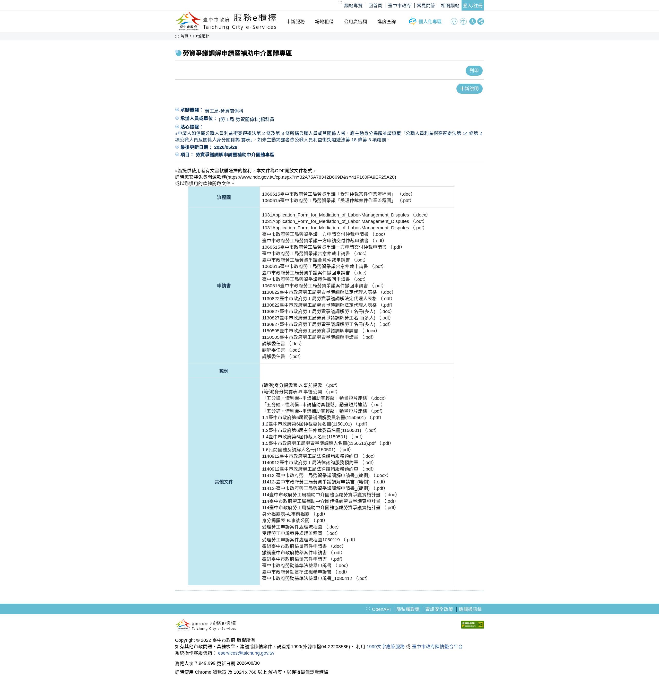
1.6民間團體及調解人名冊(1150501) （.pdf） (308, 449)
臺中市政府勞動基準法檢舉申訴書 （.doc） (306, 565)
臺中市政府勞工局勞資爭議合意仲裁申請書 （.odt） (315, 260)
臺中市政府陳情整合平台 (437, 646)
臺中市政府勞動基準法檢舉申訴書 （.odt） (306, 572)
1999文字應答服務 (386, 646)
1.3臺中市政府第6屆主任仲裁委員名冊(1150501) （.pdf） (320, 430)
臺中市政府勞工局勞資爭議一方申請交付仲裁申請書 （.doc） (325, 234)
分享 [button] (480, 21)
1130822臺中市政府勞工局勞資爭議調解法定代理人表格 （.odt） (328, 298)
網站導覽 (353, 5)
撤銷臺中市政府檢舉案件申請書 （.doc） (304, 546)
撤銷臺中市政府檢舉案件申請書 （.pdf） (303, 559)
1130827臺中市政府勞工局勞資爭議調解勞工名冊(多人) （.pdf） (328, 324)
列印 (474, 70)
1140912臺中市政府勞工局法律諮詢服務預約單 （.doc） (320, 456)
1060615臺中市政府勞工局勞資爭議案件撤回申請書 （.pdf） (324, 285)
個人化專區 (430, 21)
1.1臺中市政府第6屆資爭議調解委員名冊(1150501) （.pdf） (323, 417)
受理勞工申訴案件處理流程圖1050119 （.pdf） (310, 539)
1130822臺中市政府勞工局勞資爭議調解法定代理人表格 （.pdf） (328, 305)
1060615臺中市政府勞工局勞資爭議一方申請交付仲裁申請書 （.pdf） (333, 247)
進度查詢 (386, 21)
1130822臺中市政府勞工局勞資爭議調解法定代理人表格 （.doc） (329, 292)
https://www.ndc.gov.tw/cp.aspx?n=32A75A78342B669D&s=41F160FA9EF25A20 (311, 177)
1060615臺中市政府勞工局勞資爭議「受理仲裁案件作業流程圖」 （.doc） (338, 194)
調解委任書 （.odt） (283, 350)
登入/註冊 (473, 5)
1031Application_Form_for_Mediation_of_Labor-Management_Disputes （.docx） (346, 215)
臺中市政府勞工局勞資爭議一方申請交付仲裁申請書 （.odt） (324, 240)
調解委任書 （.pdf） (283, 356)
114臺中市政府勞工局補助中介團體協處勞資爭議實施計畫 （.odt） (330, 501)
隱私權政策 (408, 609)
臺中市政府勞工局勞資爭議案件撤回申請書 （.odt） (315, 279)
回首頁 (375, 5)
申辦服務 (295, 21)
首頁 (184, 36)
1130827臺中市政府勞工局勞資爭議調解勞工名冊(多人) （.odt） (328, 317)
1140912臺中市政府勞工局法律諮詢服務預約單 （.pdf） (319, 469)
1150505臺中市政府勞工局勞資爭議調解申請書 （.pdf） (319, 337)
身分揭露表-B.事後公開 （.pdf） (295, 520)
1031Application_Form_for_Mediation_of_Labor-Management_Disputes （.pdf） (344, 227)
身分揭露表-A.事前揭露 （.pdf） (295, 514)
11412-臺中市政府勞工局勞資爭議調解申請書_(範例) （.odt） (325, 481)
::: (340, 2)
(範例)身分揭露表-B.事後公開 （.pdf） (301, 391)
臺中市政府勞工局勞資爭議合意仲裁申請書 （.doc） (315, 253)
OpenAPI (381, 609)
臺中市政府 (399, 5)
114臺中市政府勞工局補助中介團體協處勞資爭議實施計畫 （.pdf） (330, 507)
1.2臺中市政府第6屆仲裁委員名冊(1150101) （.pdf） (316, 424)
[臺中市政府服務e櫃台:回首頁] (226, 28)
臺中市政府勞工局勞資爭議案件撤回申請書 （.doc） (315, 272)
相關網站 (450, 5)
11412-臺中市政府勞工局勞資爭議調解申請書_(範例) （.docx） (326, 475)
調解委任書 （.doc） (283, 343)
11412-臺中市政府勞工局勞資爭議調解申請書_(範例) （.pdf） (325, 488)
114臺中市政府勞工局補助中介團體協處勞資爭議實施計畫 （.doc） (331, 494)
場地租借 (324, 21)
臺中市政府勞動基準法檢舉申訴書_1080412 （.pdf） (316, 578)
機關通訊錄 (470, 609)
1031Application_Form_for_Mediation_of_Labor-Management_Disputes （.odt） (344, 221)
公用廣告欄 (355, 21)
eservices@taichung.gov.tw (246, 653)
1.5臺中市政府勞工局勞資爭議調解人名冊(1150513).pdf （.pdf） (328, 443)
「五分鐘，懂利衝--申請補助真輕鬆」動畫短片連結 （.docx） (325, 398)
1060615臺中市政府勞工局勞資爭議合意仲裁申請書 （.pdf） (324, 266)
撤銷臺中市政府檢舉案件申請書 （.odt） (303, 552)
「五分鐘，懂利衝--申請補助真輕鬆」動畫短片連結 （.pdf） (323, 411)
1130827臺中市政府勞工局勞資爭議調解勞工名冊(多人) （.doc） (328, 311)
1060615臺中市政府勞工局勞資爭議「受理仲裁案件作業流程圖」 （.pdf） (338, 200)
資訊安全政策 (439, 609)
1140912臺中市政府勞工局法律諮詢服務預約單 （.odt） (319, 462)
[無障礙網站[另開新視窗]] (472, 625)
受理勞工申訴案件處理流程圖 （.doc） (302, 527)
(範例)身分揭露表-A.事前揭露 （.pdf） (301, 385)
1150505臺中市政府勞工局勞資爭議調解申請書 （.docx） (321, 330)
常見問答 (426, 5)
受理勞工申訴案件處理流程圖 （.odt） (301, 533)
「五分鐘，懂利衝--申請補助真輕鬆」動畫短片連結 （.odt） (323, 404)
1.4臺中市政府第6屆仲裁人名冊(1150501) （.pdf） (314, 436)
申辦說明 (469, 88)
